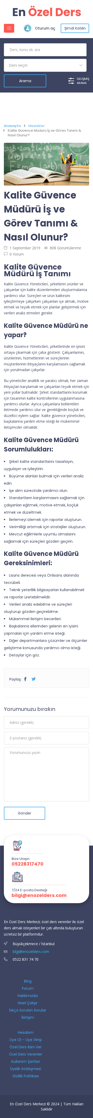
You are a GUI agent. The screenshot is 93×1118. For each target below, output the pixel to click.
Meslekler (36, 126)
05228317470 (27, 864)
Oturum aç (45, 28)
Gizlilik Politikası (25, 1076)
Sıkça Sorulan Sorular (27, 1010)
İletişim (27, 1017)
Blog (28, 981)
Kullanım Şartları (25, 1061)
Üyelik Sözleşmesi (25, 1068)
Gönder (24, 813)
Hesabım (26, 1032)
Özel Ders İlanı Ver (26, 1047)
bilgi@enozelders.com (39, 895)
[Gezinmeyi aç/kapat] (9, 28)
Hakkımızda (28, 995)
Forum (28, 988)
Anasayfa (12, 126)
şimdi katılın (75, 28)
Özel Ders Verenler (25, 1054)
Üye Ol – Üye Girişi (26, 1039)
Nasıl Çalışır (27, 1003)
